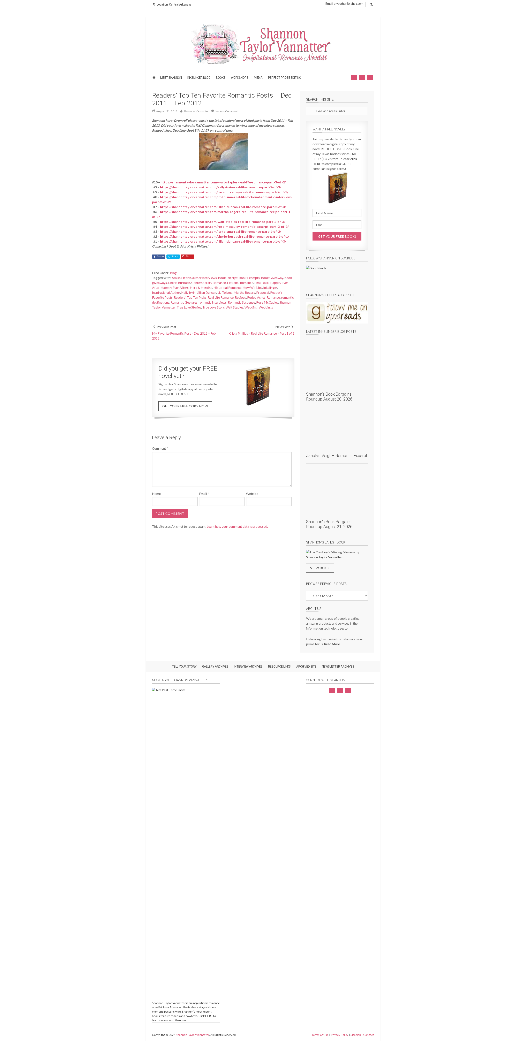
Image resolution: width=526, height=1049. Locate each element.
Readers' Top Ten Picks (190, 297)
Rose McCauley (267, 302)
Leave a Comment (226, 111)
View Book (320, 568)
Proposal (262, 292)
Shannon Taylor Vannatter (192, 1034)
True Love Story (213, 307)
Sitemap (356, 1034)
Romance (273, 297)
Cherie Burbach (179, 282)
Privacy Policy (339, 1034)
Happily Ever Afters (175, 287)
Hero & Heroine (201, 287)
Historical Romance (227, 287)
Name (157, 493)
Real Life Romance (221, 297)
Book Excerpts (249, 278)
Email (204, 493)
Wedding (251, 307)
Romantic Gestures (184, 302)
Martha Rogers (244, 292)
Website (252, 493)
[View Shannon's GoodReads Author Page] (337, 313)
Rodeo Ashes (256, 297)
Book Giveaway (272, 278)
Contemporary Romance (208, 282)
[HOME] (154, 79)
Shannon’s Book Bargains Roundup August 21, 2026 (329, 524)
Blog (173, 273)
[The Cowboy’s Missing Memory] (337, 555)
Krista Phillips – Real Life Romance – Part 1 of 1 (261, 333)
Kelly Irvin (188, 292)
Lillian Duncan (206, 292)
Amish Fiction (181, 278)
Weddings (266, 307)
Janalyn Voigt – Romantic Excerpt (336, 455)
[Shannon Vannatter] (263, 63)
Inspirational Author (166, 292)
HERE (208, 1016)
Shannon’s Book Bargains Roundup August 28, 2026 (329, 397)
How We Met (252, 287)
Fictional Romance (240, 282)
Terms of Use (320, 1034)
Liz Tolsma (224, 292)
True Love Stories (189, 307)
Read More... (333, 644)
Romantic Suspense (241, 302)
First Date (261, 282)
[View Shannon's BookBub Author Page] (337, 276)
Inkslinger (270, 287)
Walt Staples (234, 307)
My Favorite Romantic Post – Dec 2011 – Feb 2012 (184, 335)
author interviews (204, 278)
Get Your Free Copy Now (185, 406)
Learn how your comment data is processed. (237, 526)
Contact (368, 1034)
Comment (160, 448)
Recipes (240, 297)
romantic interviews (213, 302)
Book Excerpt (228, 278)
